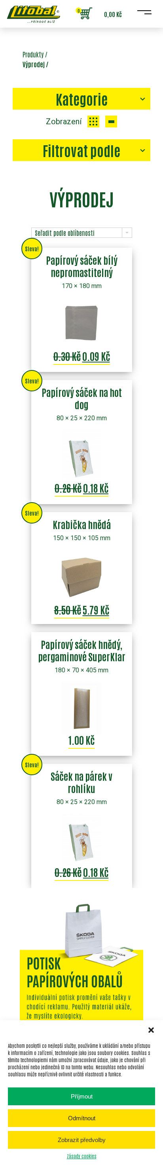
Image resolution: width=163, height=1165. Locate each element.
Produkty (33, 54)
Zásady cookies (82, 1156)
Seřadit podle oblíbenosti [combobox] (65, 233)
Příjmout (82, 1096)
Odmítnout (81, 1118)
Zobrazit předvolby (82, 1140)
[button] (151, 1030)
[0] (86, 14)
